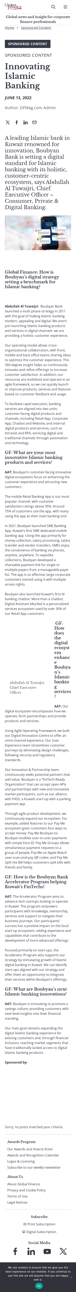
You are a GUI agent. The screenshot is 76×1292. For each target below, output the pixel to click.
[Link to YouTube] (47, 1251)
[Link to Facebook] (15, 1251)
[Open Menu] (65, 6)
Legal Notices (17, 1202)
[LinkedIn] (27, 122)
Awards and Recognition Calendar (33, 1155)
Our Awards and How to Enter (30, 1149)
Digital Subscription (41, 1232)
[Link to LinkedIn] (31, 1251)
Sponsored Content (36, 27)
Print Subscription (41, 1224)
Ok (39, 1286)
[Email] (36, 123)
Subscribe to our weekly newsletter (34, 1167)
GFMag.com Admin (38, 107)
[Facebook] (18, 122)
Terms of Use (17, 1196)
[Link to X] (63, 1251)
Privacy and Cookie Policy (26, 1190)
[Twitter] (9, 122)
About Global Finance (23, 1184)
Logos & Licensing (21, 1161)
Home (9, 27)
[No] (71, 1277)
